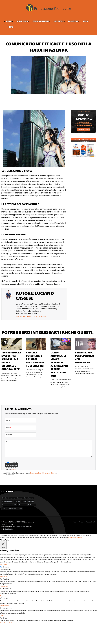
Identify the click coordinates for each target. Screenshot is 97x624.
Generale (31, 501)
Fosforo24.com (20, 527)
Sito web (9, 435)
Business (73, 21)
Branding (4, 498)
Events (24, 501)
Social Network (12, 508)
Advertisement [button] (4, 606)
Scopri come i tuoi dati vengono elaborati (43, 473)
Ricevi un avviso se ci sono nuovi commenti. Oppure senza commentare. (11, 468)
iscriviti (13, 469)
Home (9, 21)
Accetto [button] (70, 537)
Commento (9, 442)
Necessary (6, 567)
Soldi (85, 21)
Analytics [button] (3, 596)
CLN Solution (9, 529)
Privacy (81, 522)
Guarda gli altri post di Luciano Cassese (32, 316)
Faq (74, 522)
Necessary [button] (3, 564)
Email (8, 428)
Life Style (59, 21)
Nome (8, 420)
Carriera (19, 498)
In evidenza (5, 505)
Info (11, 26)
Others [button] (2, 615)
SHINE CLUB (22, 21)
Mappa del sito (91, 522)
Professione (31, 505)
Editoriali (17, 501)
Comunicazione (41, 21)
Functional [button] (3, 576)
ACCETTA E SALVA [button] (6, 623)
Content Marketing (7, 501)
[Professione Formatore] (48, 11)
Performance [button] (4, 586)
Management (22, 505)
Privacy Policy (77, 537)
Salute (4, 508)
